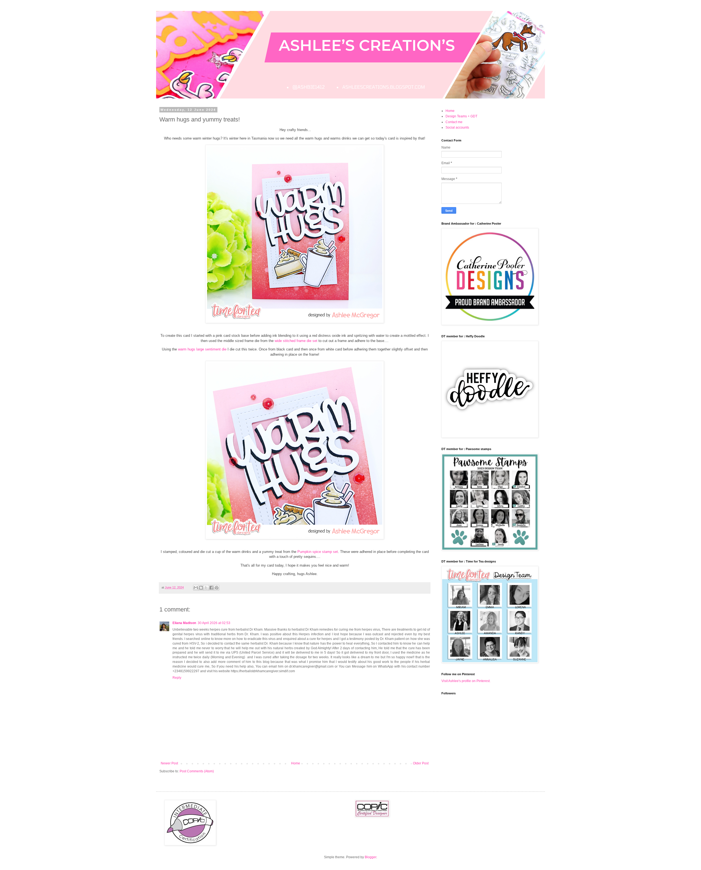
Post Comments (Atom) (197, 771)
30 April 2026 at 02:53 (214, 623)
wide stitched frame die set (296, 341)
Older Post (421, 763)
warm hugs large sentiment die (202, 349)
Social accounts (457, 127)
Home (295, 763)
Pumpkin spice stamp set (317, 552)
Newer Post (169, 763)
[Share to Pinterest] (216, 587)
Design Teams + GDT (461, 116)
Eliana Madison (184, 623)
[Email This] (196, 587)
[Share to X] (206, 587)
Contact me (454, 122)
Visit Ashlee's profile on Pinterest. (465, 681)
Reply (177, 678)
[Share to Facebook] (211, 587)
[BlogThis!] (201, 587)
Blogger (370, 857)
